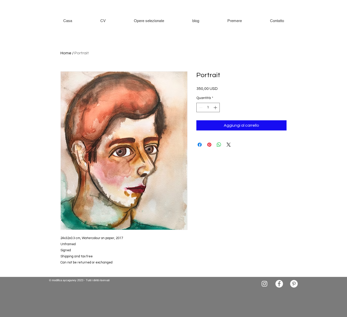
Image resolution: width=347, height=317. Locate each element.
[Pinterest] (294, 284)
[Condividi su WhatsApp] (219, 145)
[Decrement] (200, 107)
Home (65, 53)
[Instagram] (264, 284)
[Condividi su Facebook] (200, 145)
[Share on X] (229, 145)
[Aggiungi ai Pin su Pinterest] (209, 145)
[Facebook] (279, 284)
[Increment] (216, 107)
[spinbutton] (208, 107)
